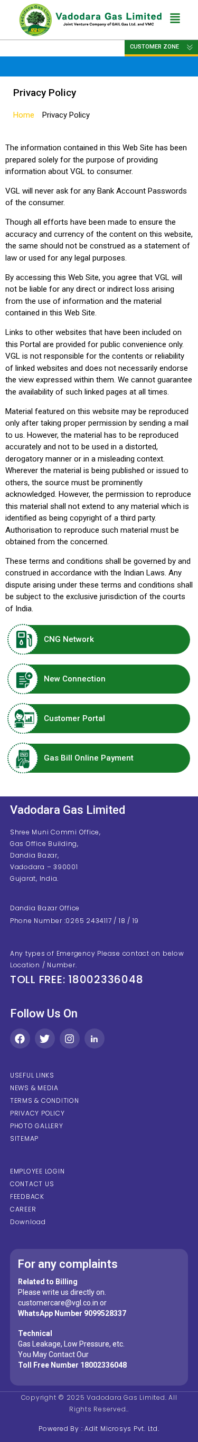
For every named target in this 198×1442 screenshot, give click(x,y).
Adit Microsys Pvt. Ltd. (121, 1428)
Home (23, 115)
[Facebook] (20, 1038)
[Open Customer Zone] (190, 47)
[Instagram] (70, 1038)
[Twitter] (45, 1038)
